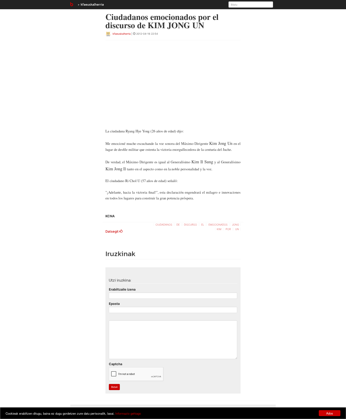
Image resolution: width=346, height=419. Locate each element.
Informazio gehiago (128, 413)
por (228, 229)
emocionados (218, 224)
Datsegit (112, 231)
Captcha (115, 364)
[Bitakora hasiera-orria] (71, 4)
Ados (329, 413)
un (237, 229)
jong (235, 224)
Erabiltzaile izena (122, 289)
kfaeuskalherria (92, 4)
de (178, 224)
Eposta (114, 304)
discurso (190, 224)
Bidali (114, 386)
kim (219, 229)
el (202, 224)
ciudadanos (164, 224)
